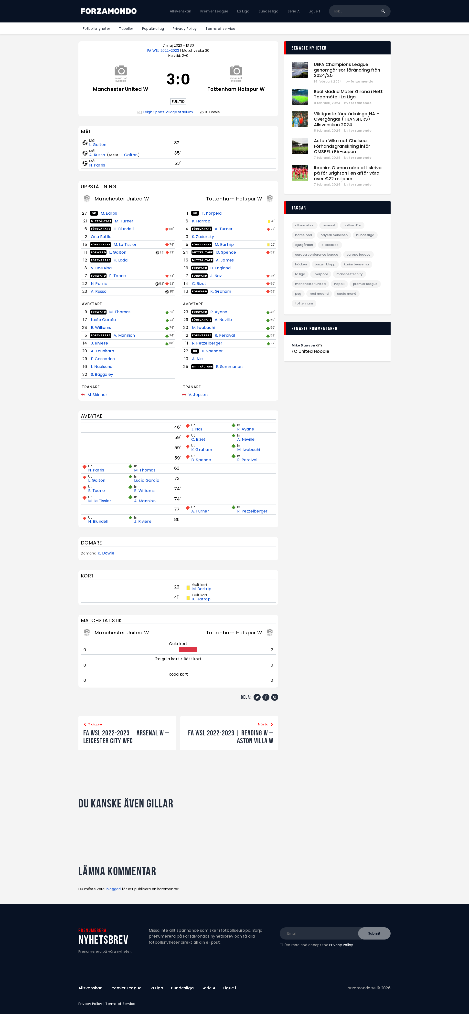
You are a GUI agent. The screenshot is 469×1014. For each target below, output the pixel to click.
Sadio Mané (346, 293)
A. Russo (97, 155)
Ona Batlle (101, 237)
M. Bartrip (224, 244)
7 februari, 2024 (327, 157)
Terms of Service (120, 1003)
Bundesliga (365, 235)
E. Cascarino (103, 359)
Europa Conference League (316, 254)
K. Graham (220, 291)
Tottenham (304, 303)
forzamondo (362, 81)
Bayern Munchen (334, 235)
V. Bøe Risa (101, 268)
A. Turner (224, 229)
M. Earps (109, 213)
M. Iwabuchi (203, 327)
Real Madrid (319, 293)
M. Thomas (119, 312)
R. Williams (101, 327)
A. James (225, 260)
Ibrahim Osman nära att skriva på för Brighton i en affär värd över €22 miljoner (348, 173)
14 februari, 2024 (328, 81)
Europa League (358, 254)
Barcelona (303, 235)
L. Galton (97, 144)
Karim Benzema (356, 264)
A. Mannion (124, 335)
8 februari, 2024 (327, 103)
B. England (220, 268)
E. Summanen (229, 366)
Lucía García (103, 320)
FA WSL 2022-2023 (163, 50)
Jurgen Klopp (325, 264)
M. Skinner (97, 394)
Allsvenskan (304, 225)
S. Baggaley (102, 374)
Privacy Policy (341, 944)
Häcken (301, 264)
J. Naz (216, 276)
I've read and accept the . (319, 944)
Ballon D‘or (352, 225)
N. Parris (97, 165)
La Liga (300, 274)
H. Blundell (124, 229)
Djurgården (304, 244)
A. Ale (197, 359)
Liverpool (321, 274)
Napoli (339, 284)
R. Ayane (218, 312)
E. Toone (117, 276)
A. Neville (223, 320)
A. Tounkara (102, 351)
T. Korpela (212, 213)
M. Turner (124, 221)
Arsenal (329, 225)
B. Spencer (212, 351)
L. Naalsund (102, 366)
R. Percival (225, 335)
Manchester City (349, 274)
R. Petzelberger (207, 343)
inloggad (113, 889)
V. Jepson (198, 394)
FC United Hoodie (310, 351)
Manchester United (310, 284)
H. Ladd (121, 260)
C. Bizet (199, 283)
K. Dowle (106, 553)
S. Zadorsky (203, 237)
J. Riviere (99, 343)
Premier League (365, 284)
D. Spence (226, 252)
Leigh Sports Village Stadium (168, 112)
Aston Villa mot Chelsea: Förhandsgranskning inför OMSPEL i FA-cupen (342, 146)
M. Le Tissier (125, 244)
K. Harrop (201, 221)
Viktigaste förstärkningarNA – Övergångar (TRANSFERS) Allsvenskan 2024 (347, 119)
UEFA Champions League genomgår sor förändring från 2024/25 (347, 70)
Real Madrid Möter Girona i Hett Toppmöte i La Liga (348, 94)
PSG (298, 293)
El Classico (330, 244)
